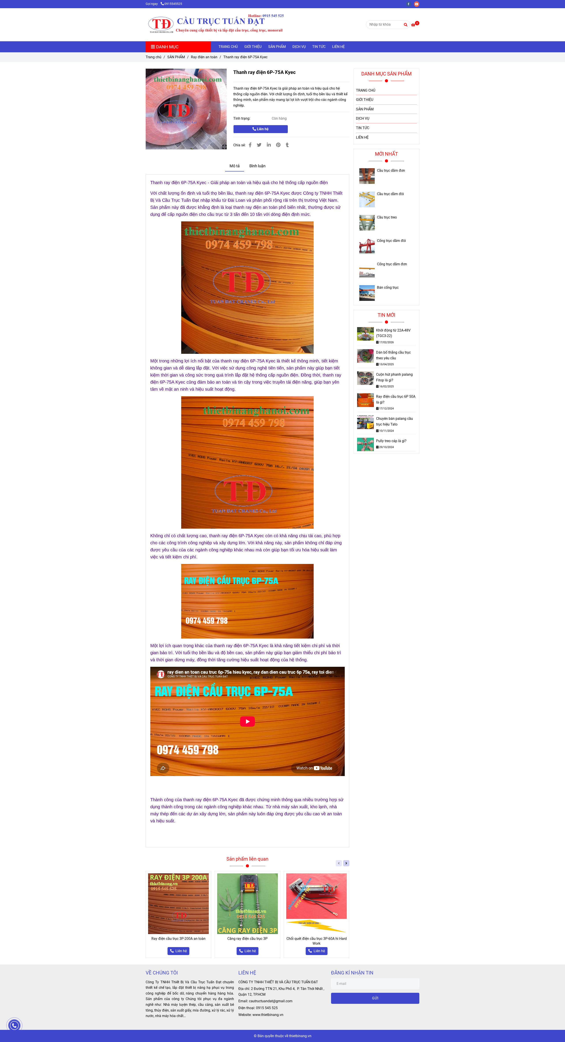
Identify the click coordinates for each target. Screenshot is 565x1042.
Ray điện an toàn (204, 57)
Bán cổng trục (388, 288)
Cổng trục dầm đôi (391, 241)
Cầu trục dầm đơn (391, 171)
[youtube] (418, 4)
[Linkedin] (269, 145)
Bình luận (257, 166)
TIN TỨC (319, 47)
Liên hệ (262, 129)
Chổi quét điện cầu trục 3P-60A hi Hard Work (316, 941)
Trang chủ (153, 57)
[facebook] (410, 4)
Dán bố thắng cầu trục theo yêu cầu (393, 355)
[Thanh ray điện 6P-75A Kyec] (225, 25)
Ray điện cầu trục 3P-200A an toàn (178, 938)
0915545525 (173, 4)
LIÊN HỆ (338, 47)
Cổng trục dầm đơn (392, 264)
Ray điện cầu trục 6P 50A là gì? (395, 399)
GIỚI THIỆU (253, 47)
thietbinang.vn (300, 1036)
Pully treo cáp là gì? (391, 441)
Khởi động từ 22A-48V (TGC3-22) (393, 333)
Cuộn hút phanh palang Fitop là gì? (394, 377)
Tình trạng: (242, 118)
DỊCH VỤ (299, 47)
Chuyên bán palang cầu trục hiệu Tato (394, 421)
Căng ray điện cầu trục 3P (247, 938)
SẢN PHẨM (277, 47)
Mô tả (235, 166)
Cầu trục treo (387, 217)
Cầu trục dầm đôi (390, 194)
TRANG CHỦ (228, 47)
